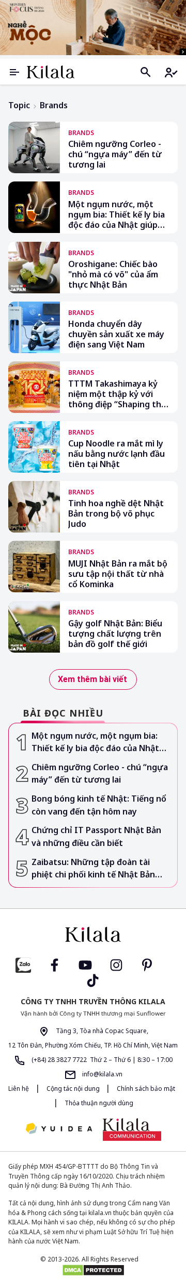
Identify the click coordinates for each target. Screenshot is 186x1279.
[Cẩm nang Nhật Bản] (93, 934)
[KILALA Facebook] (23, 964)
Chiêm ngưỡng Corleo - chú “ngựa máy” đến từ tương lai (115, 154)
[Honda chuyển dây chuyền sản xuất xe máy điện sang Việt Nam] (34, 327)
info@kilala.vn (101, 1074)
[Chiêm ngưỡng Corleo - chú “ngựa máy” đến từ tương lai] (34, 147)
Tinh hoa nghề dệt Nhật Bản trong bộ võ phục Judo (116, 513)
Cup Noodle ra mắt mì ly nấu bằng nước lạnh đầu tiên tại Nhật (116, 453)
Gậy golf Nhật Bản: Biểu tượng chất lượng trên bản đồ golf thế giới (115, 633)
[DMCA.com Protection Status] (93, 1270)
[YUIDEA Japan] (58, 1129)
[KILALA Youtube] (85, 964)
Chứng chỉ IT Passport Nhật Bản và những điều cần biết (96, 836)
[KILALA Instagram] (116, 964)
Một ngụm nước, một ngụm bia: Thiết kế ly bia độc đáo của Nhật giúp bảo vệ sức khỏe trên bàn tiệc (116, 214)
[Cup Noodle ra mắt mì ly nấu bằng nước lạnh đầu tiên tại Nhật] (34, 447)
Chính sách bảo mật (146, 1088)
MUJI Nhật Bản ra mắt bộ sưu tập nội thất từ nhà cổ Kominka (117, 573)
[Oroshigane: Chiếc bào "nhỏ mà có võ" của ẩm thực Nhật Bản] (34, 267)
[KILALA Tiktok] (93, 980)
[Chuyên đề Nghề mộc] (93, 27)
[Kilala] (50, 71)
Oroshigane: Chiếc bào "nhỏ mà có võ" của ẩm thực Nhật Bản (113, 274)
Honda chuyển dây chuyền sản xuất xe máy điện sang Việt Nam (116, 334)
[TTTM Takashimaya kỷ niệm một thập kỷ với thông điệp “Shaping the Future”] (34, 387)
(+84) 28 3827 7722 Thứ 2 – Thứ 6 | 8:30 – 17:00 (101, 1059)
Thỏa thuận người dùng (99, 1103)
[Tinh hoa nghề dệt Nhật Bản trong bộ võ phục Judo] (34, 507)
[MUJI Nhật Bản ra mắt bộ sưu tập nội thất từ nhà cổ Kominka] (34, 566)
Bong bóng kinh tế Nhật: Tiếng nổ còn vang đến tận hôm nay (99, 805)
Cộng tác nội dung (74, 1088)
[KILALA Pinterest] (147, 964)
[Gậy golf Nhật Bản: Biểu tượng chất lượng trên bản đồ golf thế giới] (34, 627)
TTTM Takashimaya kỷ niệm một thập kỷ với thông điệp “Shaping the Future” (117, 393)
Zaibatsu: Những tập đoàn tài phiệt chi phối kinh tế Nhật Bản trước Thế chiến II (93, 868)
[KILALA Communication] (132, 1129)
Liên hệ (18, 1088)
